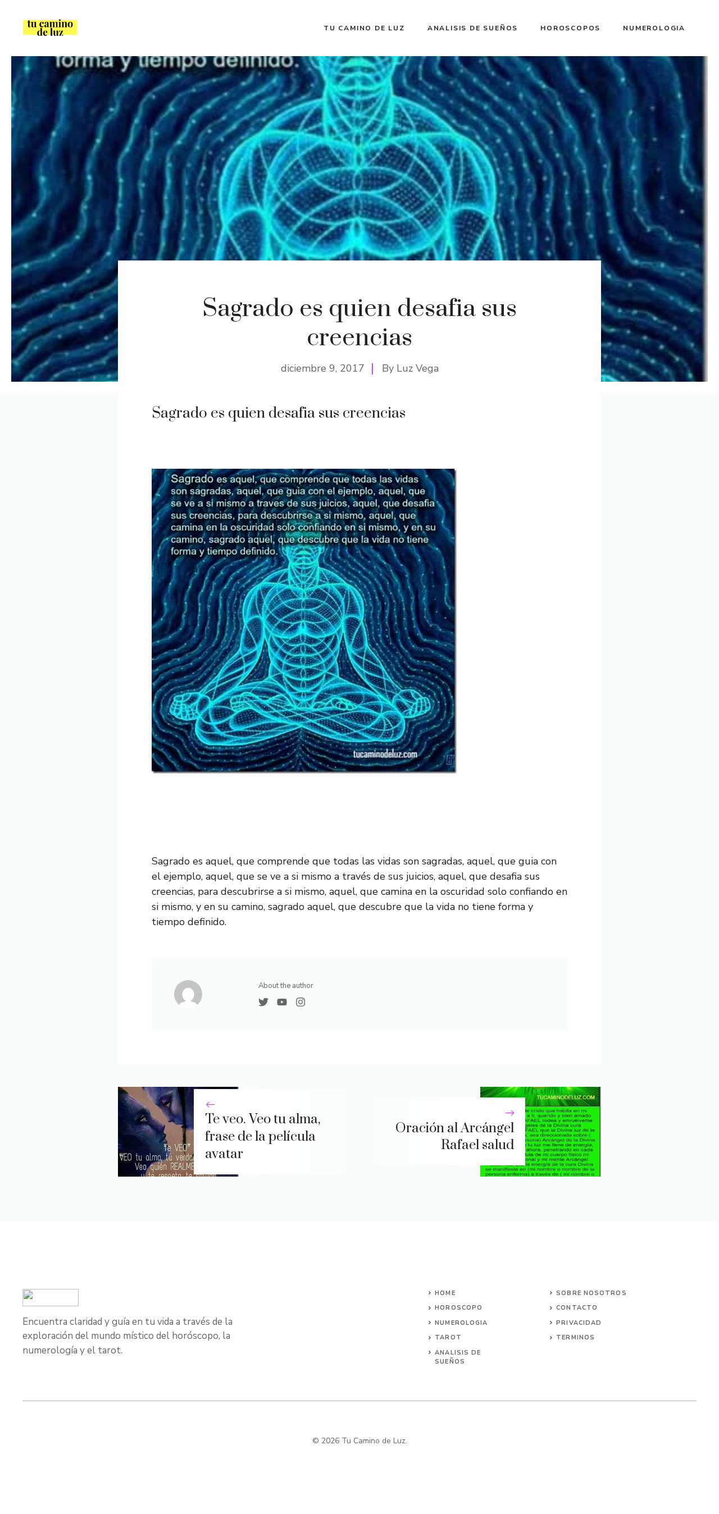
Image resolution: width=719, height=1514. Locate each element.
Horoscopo (459, 1307)
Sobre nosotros (591, 1293)
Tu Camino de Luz (364, 28)
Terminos (575, 1337)
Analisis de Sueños (472, 28)
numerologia (461, 1323)
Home (445, 1293)
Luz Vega (418, 368)
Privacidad (579, 1323)
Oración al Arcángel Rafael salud (454, 1137)
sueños (450, 1361)
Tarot (448, 1337)
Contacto (577, 1307)
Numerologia (654, 28)
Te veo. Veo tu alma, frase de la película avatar (262, 1137)
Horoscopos (570, 28)
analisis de (458, 1352)
